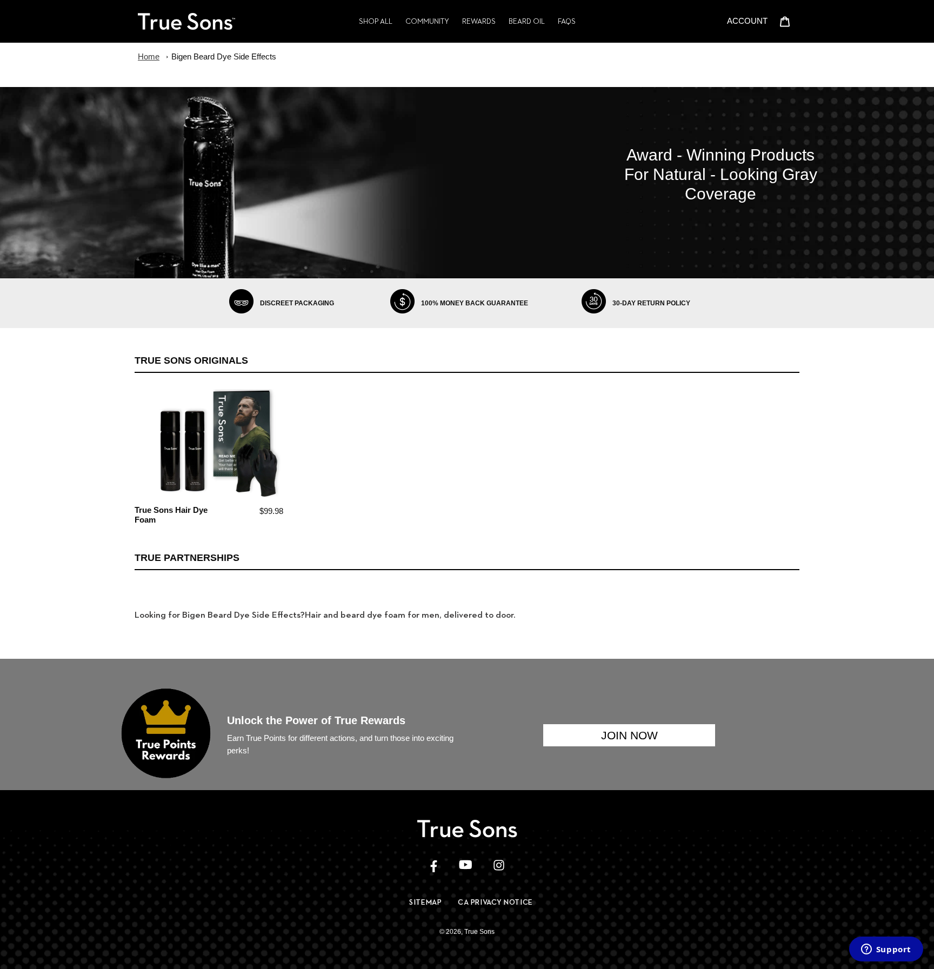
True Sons (479, 931)
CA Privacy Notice (495, 902)
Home (148, 56)
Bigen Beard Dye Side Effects (223, 56)
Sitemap (425, 902)
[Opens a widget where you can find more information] (886, 950)
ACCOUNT (750, 20)
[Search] (718, 21)
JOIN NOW (629, 735)
